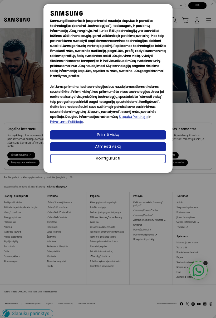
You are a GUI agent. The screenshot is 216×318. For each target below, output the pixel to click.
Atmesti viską (108, 147)
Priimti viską (108, 135)
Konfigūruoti (108, 159)
